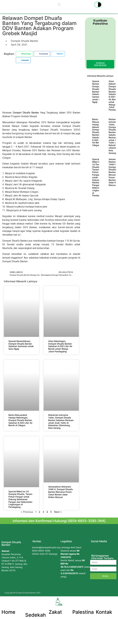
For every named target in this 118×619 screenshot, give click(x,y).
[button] (59, 4)
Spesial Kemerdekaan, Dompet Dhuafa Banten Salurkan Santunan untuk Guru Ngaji (21, 345)
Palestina (83, 612)
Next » (58, 511)
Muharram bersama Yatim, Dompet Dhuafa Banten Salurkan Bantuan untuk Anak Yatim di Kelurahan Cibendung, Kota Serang (61, 421)
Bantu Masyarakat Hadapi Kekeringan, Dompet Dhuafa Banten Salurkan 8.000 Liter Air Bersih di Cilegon (20, 420)
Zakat (55, 612)
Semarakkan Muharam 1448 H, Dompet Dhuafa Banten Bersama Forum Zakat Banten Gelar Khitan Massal (60, 491)
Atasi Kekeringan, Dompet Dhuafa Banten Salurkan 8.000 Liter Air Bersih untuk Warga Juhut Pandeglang (60, 346)
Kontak (104, 612)
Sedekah (35, 615)
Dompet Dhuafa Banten (26, 112)
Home (8, 612)
